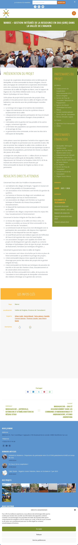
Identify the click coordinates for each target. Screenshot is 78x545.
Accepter (39, 529)
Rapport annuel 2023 (61, 222)
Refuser (39, 534)
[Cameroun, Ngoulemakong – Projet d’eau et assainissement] (6, 497)
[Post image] (4, 456)
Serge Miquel (28, 316)
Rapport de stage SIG (62, 213)
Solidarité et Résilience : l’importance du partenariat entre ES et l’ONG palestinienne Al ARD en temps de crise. (42, 456)
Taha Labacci (38, 316)
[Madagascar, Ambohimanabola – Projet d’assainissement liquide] (25, 488)
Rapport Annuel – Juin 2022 (63, 209)
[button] (75, 510)
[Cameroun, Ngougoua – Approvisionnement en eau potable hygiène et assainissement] (43, 488)
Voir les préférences (39, 540)
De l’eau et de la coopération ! (18, 464)
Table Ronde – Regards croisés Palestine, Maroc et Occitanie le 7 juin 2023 (33, 471)
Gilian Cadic (19, 316)
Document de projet (61, 206)
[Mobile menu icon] (74, 13)
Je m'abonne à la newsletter (22, 2)
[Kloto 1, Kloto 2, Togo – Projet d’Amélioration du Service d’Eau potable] (34, 488)
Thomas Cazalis (32, 318)
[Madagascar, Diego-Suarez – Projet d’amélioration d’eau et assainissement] (71, 488)
